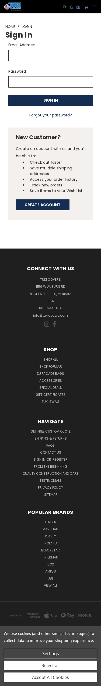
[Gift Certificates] (78, 7)
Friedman (50, 557)
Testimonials (51, 480)
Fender (50, 522)
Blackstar (50, 550)
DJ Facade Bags (50, 373)
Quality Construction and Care (50, 473)
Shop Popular (50, 366)
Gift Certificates (50, 394)
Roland (50, 543)
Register (60, 459)
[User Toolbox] (71, 7)
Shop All (51, 359)
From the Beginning (50, 466)
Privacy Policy (50, 487)
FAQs (50, 445)
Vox (50, 564)
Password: (17, 71)
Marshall (51, 529)
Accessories (50, 380)
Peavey (50, 536)
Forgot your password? (50, 115)
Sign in (40, 459)
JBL (50, 578)
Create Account (43, 205)
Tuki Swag (51, 401)
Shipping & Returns (50, 438)
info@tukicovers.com (50, 315)
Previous (8, 681)
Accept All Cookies (50, 677)
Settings (50, 654)
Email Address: (21, 45)
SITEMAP (50, 494)
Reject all (50, 665)
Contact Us (50, 452)
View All (50, 585)
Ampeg (50, 571)
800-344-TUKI (50, 308)
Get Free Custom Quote (50, 431)
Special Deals (50, 387)
